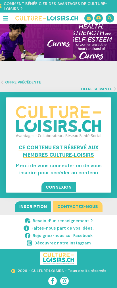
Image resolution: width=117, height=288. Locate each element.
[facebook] (52, 281)
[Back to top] (102, 273)
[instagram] (64, 281)
